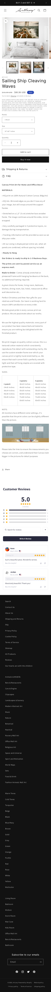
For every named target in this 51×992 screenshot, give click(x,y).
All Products (10, 654)
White (7, 875)
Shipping (13, 96)
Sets (7, 770)
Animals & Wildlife (13, 677)
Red (6, 864)
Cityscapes (9, 694)
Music (7, 712)
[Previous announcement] (5, 3)
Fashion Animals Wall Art (15, 782)
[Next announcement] (46, 3)
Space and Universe (13, 753)
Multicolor (9, 887)
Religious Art (10, 747)
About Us (9, 613)
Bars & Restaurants (13, 683)
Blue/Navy (9, 823)
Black (7, 817)
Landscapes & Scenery (14, 700)
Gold (7, 834)
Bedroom (9, 904)
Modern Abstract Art (13, 706)
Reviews (8, 660)
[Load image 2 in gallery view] (25, 67)
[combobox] (45, 529)
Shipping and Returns (14, 619)
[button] (5, 10)
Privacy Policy (11, 631)
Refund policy (38, 982)
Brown (8, 828)
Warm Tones (10, 793)
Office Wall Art (11, 741)
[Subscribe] (40, 962)
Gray (7, 840)
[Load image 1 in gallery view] (12, 67)
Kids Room (9, 927)
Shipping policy (39, 986)
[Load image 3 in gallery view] (38, 67)
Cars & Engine (11, 688)
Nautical (8, 729)
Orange (8, 852)
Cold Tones (10, 799)
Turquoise (9, 805)
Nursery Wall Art (12, 735)
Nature (8, 718)
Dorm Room (10, 916)
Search (8, 601)
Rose (7, 869)
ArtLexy (15, 982)
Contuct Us (10, 607)
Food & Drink (10, 776)
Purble (8, 858)
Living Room (10, 898)
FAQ (6, 625)
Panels (4, 115)
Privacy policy (13, 986)
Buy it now (25, 159)
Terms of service (26, 986)
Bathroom (9, 945)
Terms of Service (12, 642)
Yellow (8, 881)
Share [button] (7, 469)
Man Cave (9, 922)
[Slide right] (48, 68)
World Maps (10, 765)
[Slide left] (3, 68)
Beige (7, 811)
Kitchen (8, 910)
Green (7, 846)
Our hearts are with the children (18, 666)
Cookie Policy (11, 636)
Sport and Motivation (14, 759)
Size (3, 126)
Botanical (9, 724)
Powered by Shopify (25, 982)
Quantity (5, 137)
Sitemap (8, 648)
